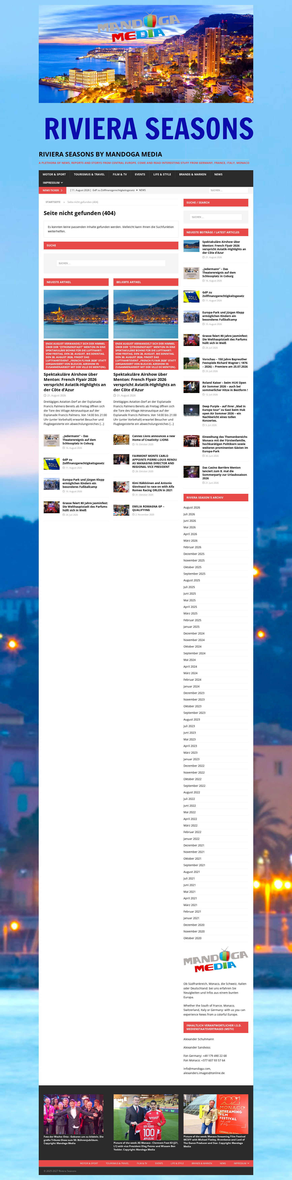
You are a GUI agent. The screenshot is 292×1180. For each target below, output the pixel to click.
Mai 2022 (190, 812)
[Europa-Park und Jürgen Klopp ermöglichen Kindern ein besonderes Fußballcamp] (52, 484)
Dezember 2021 (194, 845)
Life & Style (162, 174)
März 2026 (190, 540)
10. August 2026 (74, 491)
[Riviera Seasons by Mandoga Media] (146, 101)
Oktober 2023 (192, 706)
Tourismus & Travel (89, 174)
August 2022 (192, 792)
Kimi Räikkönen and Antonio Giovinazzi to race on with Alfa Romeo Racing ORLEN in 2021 (153, 486)
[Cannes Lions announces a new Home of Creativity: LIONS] (121, 439)
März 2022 (190, 825)
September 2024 (194, 653)
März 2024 (190, 673)
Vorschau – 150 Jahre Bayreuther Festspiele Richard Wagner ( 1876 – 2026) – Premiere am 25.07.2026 (225, 362)
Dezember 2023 (194, 693)
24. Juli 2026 (72, 514)
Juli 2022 (189, 799)
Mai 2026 (190, 527)
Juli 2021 (189, 878)
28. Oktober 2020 (144, 471)
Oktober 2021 (192, 858)
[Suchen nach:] (228, 190)
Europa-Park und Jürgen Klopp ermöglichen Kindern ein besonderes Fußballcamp (83, 483)
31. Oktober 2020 (144, 494)
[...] (102, 424)
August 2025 (192, 580)
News (218, 174)
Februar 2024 (192, 679)
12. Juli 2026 (212, 394)
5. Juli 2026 (211, 425)
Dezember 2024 (194, 633)
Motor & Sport (54, 174)
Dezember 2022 (194, 766)
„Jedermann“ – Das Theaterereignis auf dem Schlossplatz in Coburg (79, 439)
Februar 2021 (192, 911)
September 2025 (194, 574)
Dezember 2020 (194, 925)
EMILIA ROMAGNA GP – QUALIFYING (148, 508)
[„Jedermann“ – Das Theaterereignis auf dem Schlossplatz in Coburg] (52, 440)
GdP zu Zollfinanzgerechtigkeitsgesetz (83, 461)
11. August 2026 (74, 467)
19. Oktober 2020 (144, 444)
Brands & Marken (192, 174)
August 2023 (192, 719)
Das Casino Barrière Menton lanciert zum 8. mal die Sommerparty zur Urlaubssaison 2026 (224, 473)
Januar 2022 (191, 839)
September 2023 (194, 713)
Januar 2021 (191, 918)
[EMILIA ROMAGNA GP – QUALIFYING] (121, 510)
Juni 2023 (190, 732)
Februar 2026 (192, 547)
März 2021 (190, 905)
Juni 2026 (190, 521)
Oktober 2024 (192, 646)
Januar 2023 (191, 759)
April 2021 (190, 898)
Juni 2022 (190, 805)
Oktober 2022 (192, 779)
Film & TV (120, 174)
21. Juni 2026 (212, 482)
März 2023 (190, 752)
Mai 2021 (190, 892)
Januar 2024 (191, 686)
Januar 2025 (191, 626)
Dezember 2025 (194, 554)
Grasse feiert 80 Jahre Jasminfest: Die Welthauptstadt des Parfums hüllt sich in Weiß (85, 506)
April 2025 (190, 607)
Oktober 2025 (192, 567)
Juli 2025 (189, 587)
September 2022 (194, 786)
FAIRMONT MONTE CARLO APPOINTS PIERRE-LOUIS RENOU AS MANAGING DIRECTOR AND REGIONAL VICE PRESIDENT (154, 461)
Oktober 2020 (192, 938)
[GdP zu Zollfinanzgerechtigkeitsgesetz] (52, 464)
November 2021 (194, 852)
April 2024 (190, 666)
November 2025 (194, 560)
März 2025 (190, 613)
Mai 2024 (190, 660)
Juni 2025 (190, 593)
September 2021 (194, 865)
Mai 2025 (190, 600)
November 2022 (194, 772)
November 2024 (194, 640)
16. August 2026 (74, 447)
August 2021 (192, 872)
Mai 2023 (190, 739)
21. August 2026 (56, 395)
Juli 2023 (189, 726)
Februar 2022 (192, 832)
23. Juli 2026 (212, 371)
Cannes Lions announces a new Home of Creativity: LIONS (153, 437)
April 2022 (190, 819)
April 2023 (190, 746)
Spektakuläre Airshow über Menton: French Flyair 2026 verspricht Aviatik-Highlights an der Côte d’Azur (75, 367)
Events (140, 174)
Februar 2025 (192, 620)
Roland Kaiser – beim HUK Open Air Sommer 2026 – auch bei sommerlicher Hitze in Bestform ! (225, 386)
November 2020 (194, 931)
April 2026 (190, 534)
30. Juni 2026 (212, 455)
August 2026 (192, 507)
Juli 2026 (189, 514)
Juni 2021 (190, 885)
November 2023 (194, 699)
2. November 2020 (144, 514)
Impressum (51, 182)
